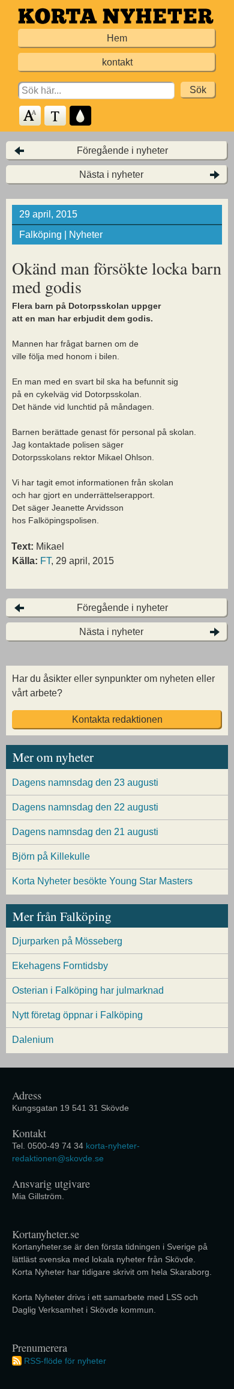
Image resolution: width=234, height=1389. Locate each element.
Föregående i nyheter (122, 150)
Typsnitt (55, 116)
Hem (117, 38)
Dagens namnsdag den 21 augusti (85, 832)
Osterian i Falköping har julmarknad (88, 990)
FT (45, 561)
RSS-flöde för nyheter (65, 1361)
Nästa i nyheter (111, 174)
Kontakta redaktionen (117, 719)
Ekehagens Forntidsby (60, 966)
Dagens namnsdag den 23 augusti (85, 782)
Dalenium (32, 1040)
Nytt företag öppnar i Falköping (77, 1015)
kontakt (117, 62)
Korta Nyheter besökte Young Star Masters (102, 881)
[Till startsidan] (116, 16)
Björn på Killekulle (51, 856)
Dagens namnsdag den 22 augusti (85, 807)
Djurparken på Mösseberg (67, 941)
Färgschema (81, 116)
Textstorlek (30, 116)
